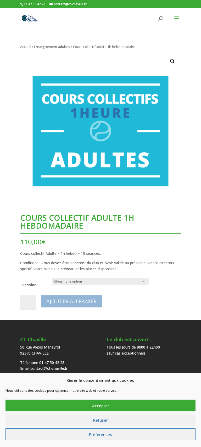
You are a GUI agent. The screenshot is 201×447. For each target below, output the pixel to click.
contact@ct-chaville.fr (49, 368)
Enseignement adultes (52, 46)
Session (29, 284)
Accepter (100, 405)
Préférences (100, 434)
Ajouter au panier (71, 301)
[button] (172, 61)
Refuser (100, 420)
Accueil (25, 46)
